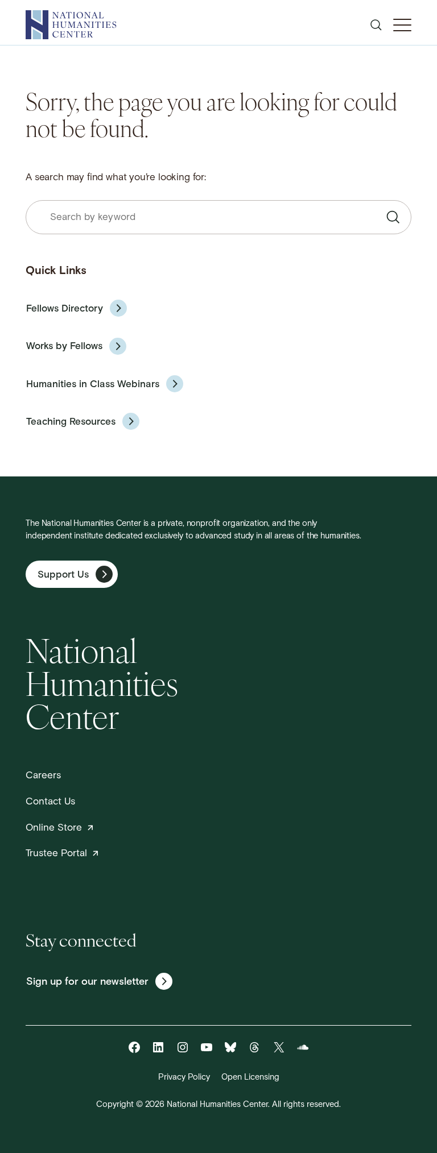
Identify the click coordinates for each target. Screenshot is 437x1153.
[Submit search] (393, 217)
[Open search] (376, 25)
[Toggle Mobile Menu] (402, 25)
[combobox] (218, 217)
